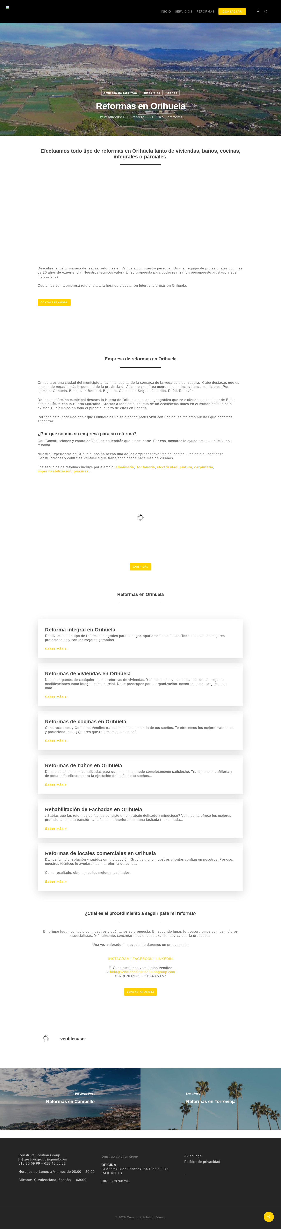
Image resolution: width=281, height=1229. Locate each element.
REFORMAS (205, 11)
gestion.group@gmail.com (45, 1159)
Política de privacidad (202, 1162)
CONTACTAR (232, 11)
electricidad (167, 467)
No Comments (170, 117)
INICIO (166, 11)
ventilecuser (114, 117)
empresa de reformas (120, 92)
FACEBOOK (143, 959)
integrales (152, 92)
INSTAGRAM (119, 959)
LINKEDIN (164, 959)
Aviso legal (193, 1156)
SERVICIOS (183, 11)
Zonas (172, 92)
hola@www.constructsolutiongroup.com (142, 972)
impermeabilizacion (55, 471)
